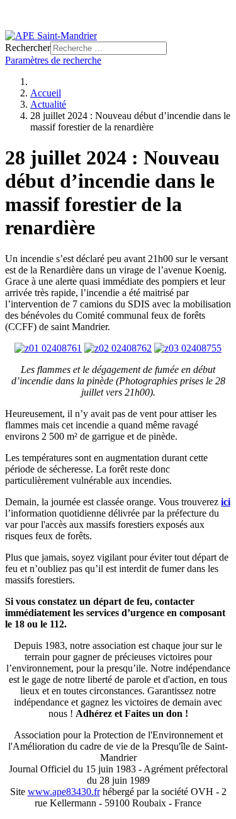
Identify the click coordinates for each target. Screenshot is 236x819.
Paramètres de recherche (53, 60)
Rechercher (27, 47)
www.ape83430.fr (64, 791)
